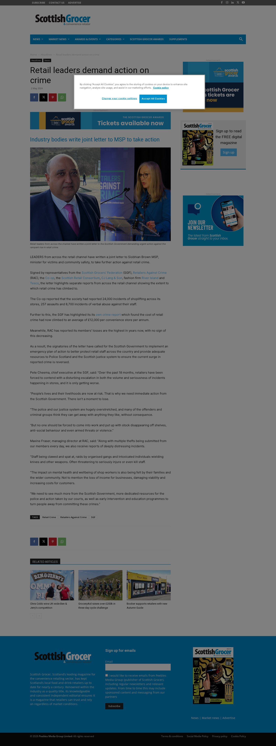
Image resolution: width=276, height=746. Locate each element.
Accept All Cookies (153, 98)
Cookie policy (161, 87)
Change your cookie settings (119, 98)
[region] (139, 92)
